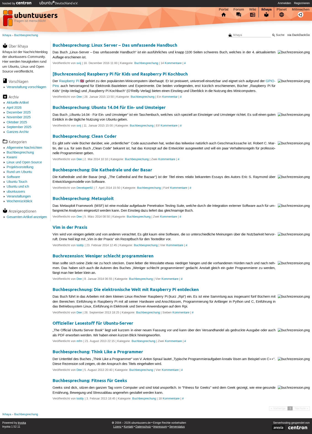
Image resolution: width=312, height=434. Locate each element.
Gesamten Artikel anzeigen (27, 217)
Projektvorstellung (20, 167)
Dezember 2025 (19, 113)
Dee (79, 97)
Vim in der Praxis (70, 227)
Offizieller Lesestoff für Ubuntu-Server (93, 323)
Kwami (12, 157)
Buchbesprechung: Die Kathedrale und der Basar (102, 170)
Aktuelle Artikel (18, 103)
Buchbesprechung (26, 35)
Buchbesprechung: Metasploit (83, 198)
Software (13, 177)
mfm (79, 341)
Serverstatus (177, 427)
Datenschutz (143, 427)
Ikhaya (266, 9)
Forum (238, 9)
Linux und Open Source (24, 162)
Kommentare (173, 63)
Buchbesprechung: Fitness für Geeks (90, 380)
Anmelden (284, 3)
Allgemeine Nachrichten (24, 148)
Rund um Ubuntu (19, 172)
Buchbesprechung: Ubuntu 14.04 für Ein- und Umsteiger (109, 107)
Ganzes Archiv (18, 132)
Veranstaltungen (19, 196)
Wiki (252, 9)
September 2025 (19, 127)
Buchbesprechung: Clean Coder (84, 136)
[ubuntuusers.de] (30, 19)
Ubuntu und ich (18, 187)
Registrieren (302, 3)
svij (79, 63)
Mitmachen (300, 9)
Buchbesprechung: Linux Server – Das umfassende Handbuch (115, 45)
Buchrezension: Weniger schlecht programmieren (103, 256)
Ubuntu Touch (17, 182)
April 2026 (14, 108)
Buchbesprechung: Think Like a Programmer (98, 351)
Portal (223, 9)
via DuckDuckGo (298, 35)
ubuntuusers (16, 192)
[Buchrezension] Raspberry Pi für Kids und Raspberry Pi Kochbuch (120, 74)
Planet (282, 9)
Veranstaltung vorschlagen (26, 87)
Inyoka (22, 423)
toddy (80, 245)
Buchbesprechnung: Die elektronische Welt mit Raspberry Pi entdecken (126, 289)
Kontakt (128, 427)
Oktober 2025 (17, 122)
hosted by (9, 3)
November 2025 (19, 117)
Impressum (160, 427)
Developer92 (85, 188)
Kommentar (169, 97)
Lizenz (117, 427)
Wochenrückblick (19, 201)
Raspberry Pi (69, 81)
